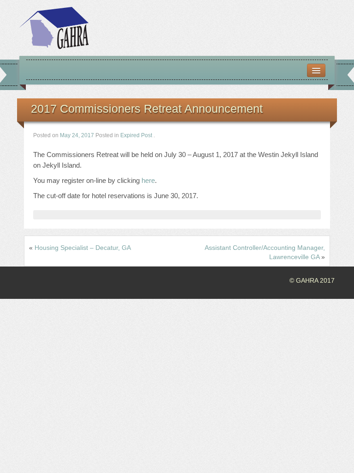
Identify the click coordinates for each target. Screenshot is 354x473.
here (148, 180)
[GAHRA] (53, 27)
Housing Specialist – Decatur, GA (83, 247)
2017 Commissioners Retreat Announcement (147, 108)
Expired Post (136, 135)
